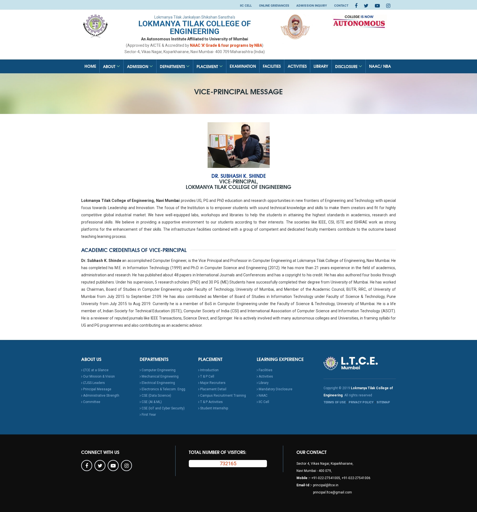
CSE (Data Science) (156, 395)
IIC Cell (246, 5)
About (109, 66)
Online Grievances (274, 5)
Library (321, 66)
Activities (297, 66)
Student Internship (213, 408)
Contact (341, 5)
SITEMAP (383, 402)
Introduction (209, 370)
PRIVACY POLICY (361, 402)
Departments (173, 66)
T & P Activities (211, 402)
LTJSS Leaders (93, 383)
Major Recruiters (212, 383)
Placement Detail (212, 389)
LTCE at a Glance (95, 370)
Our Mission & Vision (98, 376)
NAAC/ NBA (380, 66)
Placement (208, 66)
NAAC (262, 395)
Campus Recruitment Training (222, 395)
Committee (91, 402)
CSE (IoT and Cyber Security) (163, 408)
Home (90, 66)
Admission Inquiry (311, 5)
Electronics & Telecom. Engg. (163, 389)
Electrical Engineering (158, 383)
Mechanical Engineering (160, 376)
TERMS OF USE (335, 402)
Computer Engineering (158, 370)
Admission (138, 66)
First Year (148, 415)
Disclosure (347, 66)
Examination (243, 66)
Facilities (272, 66)
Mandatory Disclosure (275, 389)
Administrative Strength (100, 395)
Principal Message (96, 389)
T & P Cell (206, 376)
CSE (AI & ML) (151, 402)
